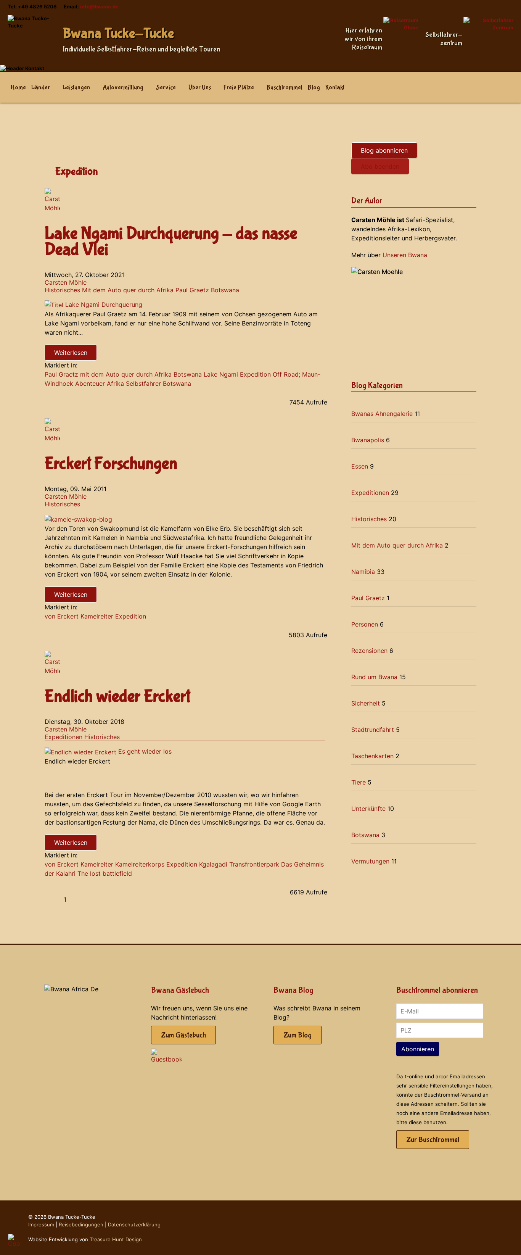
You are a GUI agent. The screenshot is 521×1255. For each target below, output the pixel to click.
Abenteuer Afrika (99, 383)
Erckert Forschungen (111, 464)
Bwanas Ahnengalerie (382, 413)
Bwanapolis (367, 440)
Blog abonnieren (384, 150)
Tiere (358, 782)
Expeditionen (63, 737)
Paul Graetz (192, 290)
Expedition (255, 374)
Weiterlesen (70, 352)
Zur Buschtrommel (432, 1139)
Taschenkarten (372, 756)
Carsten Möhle (66, 282)
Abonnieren (417, 1049)
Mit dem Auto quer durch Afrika (128, 290)
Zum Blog (297, 1035)
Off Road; (286, 374)
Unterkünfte (368, 808)
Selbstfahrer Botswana (158, 383)
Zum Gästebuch (183, 1035)
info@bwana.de (99, 6)
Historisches (62, 290)
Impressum (41, 1224)
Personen (364, 624)
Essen (359, 466)
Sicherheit (365, 703)
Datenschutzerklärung (134, 1224)
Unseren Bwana (405, 255)
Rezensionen (369, 650)
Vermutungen (370, 861)
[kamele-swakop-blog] (78, 518)
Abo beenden (380, 166)
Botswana (225, 290)
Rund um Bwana (374, 677)
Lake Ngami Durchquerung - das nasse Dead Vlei (171, 242)
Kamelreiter (96, 616)
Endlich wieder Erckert (117, 696)
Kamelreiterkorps (139, 864)
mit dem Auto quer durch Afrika (126, 374)
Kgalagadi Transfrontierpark (239, 864)
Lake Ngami (221, 374)
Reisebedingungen (81, 1224)
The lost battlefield (104, 873)
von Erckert (62, 616)
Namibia (363, 571)
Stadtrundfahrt (372, 729)
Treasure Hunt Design (116, 1239)
